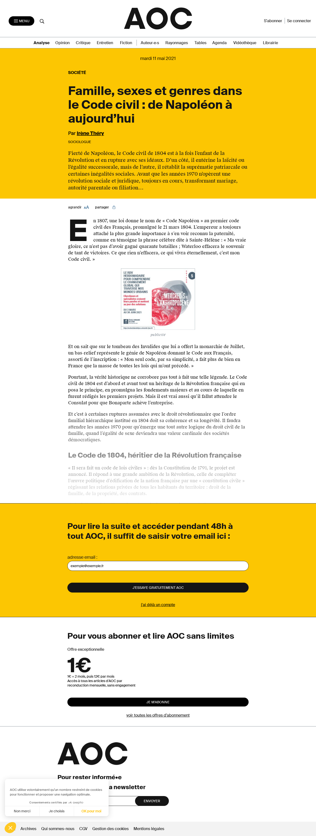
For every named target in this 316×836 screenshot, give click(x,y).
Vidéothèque (244, 42)
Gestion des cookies (111, 828)
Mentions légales (149, 828)
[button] (10, 828)
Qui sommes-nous (57, 828)
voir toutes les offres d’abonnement (158, 715)
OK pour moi (91, 811)
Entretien (105, 42)
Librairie (270, 42)
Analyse (42, 42)
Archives (28, 828)
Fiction (126, 42)
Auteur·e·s (150, 42)
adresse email (81, 557)
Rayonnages (176, 42)
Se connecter (299, 20)
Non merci (22, 811)
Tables (200, 42)
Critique (83, 42)
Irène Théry (90, 133)
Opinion (62, 42)
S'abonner (273, 20)
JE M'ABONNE (158, 702)
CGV (83, 828)
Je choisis (56, 811)
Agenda (219, 42)
